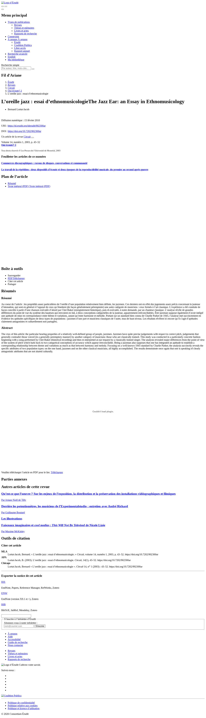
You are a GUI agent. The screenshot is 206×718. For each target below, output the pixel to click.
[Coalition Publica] (11, 695)
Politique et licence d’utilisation (23, 708)
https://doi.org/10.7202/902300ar (24, 131)
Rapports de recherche (25, 33)
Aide (10, 636)
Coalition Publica (23, 45)
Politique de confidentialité (21, 702)
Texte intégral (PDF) (18, 186)
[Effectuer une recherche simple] (2, 6)
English (11, 56)
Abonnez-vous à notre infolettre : (20, 623)
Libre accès (20, 48)
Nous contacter (15, 645)
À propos (22, 39)
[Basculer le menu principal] (2, 9)
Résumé (12, 183)
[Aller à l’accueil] (9, 2)
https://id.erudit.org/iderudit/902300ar (27, 125)
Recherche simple (10, 65)
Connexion (13, 36)
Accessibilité (14, 639)
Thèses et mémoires (24, 27)
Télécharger (57, 472)
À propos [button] (13, 39)
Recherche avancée (17, 53)
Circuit (11, 88)
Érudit (17, 42)
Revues (18, 25)
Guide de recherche (18, 642)
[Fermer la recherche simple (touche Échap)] (6, 6)
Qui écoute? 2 (15, 90)
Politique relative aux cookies (22, 705)
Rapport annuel (22, 51)
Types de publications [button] (19, 22)
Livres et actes (21, 30)
